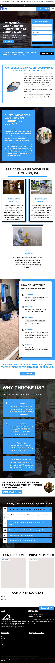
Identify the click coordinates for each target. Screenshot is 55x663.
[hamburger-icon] (52, 8)
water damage (10, 137)
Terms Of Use (51, 659)
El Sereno (4, 599)
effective (46, 87)
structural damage (14, 210)
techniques (21, 214)
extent (41, 299)
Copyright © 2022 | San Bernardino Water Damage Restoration (15, 659)
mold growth (18, 259)
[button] (1, 8)
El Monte (4, 596)
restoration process (25, 290)
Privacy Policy (44, 659)
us (28, 94)
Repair (15, 130)
